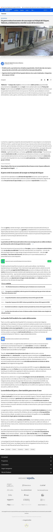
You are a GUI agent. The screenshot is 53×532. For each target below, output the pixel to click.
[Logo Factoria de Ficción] (43, 490)
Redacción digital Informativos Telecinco (14, 62)
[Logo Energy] (26, 495)
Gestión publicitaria (46, 511)
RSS (50, 511)
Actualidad (8, 449)
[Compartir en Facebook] (51, 80)
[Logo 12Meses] (42, 500)
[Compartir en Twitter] (44, 80)
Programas (4, 461)
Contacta (26, 513)
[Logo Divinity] (10, 490)
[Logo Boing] (10, 495)
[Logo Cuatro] (43, 485)
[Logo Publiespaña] (26, 504)
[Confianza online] (26, 527)
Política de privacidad (20, 511)
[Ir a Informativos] (8, 10)
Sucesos (3, 13)
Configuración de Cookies (29, 511)
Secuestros (4, 18)
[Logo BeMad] (42, 495)
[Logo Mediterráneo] (43, 504)
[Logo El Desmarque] (26, 490)
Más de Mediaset (6, 472)
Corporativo (5, 464)
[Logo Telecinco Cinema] (26, 500)
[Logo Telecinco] (26, 485)
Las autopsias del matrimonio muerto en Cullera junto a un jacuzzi (37, 7)
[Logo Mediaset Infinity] (10, 485)
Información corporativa (11, 511)
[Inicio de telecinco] (1, 10)
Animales (32, 449)
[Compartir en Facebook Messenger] (48, 80)
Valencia (27, 449)
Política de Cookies (38, 511)
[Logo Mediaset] (26, 479)
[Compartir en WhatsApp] (41, 80)
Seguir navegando (6, 468)
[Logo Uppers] (10, 500)
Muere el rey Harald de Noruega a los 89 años (11, 7)
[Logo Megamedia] (27, 520)
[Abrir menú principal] (51, 10)
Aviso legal (4, 511)
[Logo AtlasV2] (10, 504)
